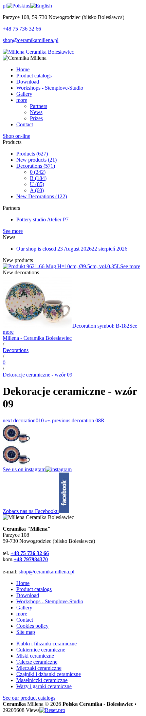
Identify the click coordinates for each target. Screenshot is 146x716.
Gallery (24, 607)
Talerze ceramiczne (36, 662)
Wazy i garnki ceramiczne (44, 686)
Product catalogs (34, 589)
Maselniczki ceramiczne (42, 680)
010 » (25, 420)
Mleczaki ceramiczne (38, 668)
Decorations (35, 166)
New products (36, 160)
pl (5, 5)
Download (27, 595)
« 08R (76, 420)
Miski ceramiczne (35, 656)
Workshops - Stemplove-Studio (49, 601)
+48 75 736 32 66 (22, 29)
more (21, 614)
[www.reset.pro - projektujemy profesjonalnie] (52, 710)
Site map (25, 632)
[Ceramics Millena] (38, 52)
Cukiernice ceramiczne (40, 650)
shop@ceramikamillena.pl (30, 40)
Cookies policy (32, 626)
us (27, 5)
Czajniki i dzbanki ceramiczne (48, 674)
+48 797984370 (31, 559)
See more (13, 231)
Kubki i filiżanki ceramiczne (46, 643)
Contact (24, 620)
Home (23, 583)
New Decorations (41, 196)
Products (32, 154)
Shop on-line (16, 136)
